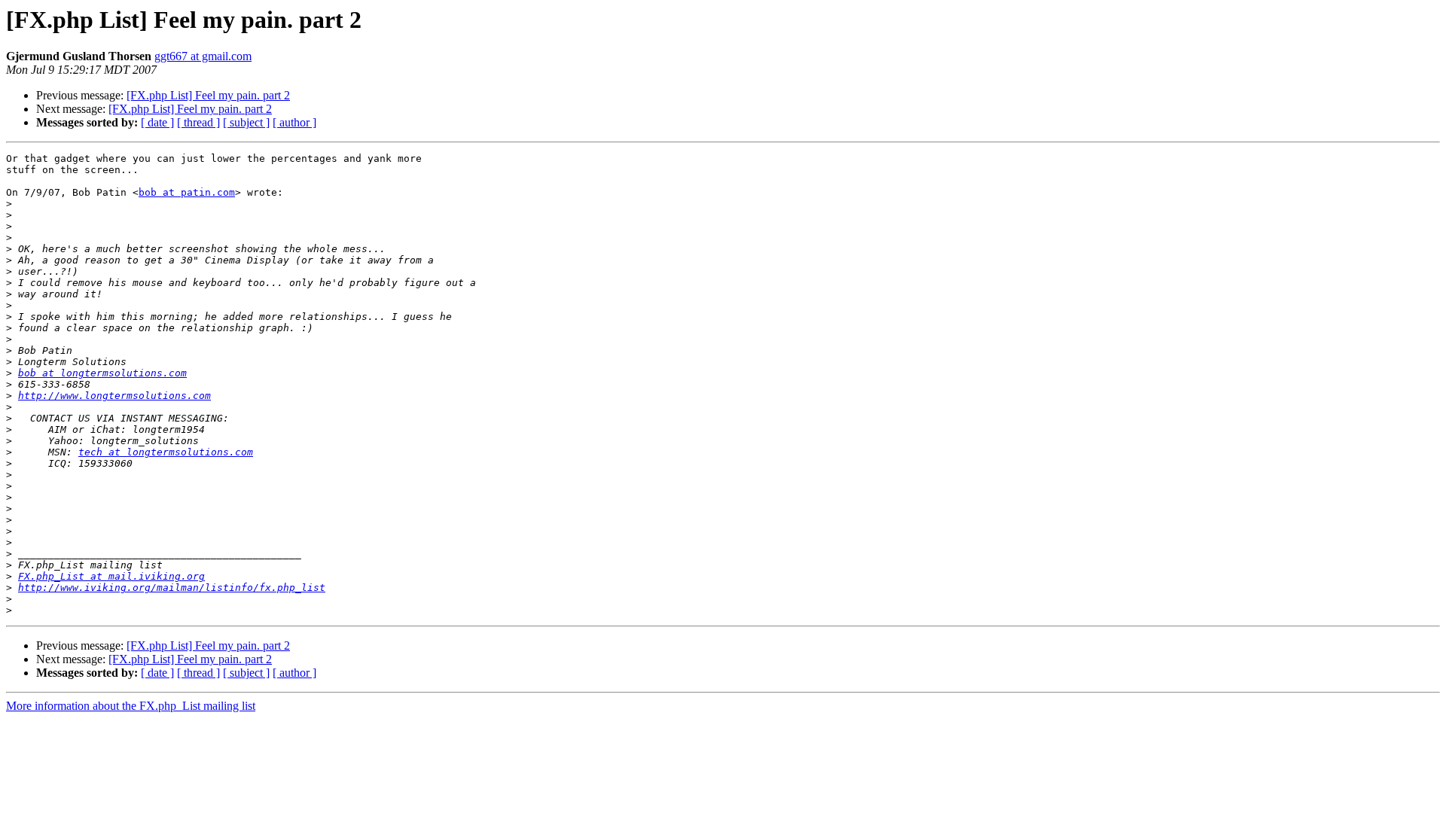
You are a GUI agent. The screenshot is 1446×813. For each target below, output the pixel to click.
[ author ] (294, 122)
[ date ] (157, 122)
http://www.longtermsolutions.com (114, 395)
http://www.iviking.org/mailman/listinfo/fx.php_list (171, 587)
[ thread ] (198, 122)
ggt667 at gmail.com (203, 56)
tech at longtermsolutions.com (165, 452)
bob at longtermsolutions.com (102, 373)
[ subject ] (246, 122)
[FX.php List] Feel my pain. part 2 (208, 95)
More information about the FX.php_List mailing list (130, 705)
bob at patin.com (187, 192)
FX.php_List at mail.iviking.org (111, 576)
